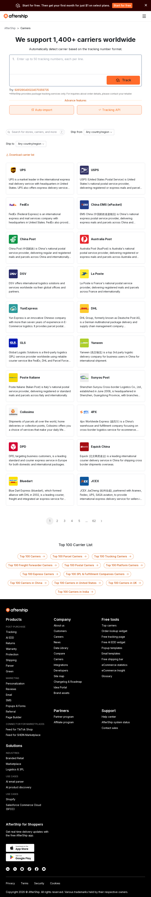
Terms (24, 883)
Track (126, 80)
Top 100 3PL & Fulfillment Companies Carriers (95, 574)
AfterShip (10, 28)
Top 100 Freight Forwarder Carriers (30, 565)
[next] (101, 521)
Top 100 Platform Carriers (122, 565)
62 (94, 521)
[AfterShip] (16, 16)
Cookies (55, 883)
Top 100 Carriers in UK (122, 582)
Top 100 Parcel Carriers (67, 556)
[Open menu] (144, 16)
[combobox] (99, 132)
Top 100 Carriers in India (73, 591)
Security (39, 883)
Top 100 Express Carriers (38, 574)
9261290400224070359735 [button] (32, 89)
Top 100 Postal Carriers (79, 565)
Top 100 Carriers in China (26, 582)
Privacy (10, 883)
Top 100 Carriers (30, 556)
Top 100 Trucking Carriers (110, 556)
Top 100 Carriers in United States (75, 582)
